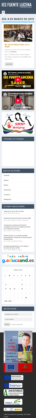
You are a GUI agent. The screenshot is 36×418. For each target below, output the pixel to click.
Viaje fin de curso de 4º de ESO (14, 211)
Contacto (7, 195)
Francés (14, 230)
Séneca (6, 180)
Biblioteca (14, 250)
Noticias (7, 52)
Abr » (10, 301)
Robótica (19, 220)
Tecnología (25, 220)
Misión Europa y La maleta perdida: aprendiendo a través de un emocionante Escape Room (18, 237)
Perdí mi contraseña (17, 324)
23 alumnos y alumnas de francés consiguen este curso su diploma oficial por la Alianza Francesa (17, 227)
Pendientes (7, 199)
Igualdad (27, 50)
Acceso (7, 324)
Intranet (6, 175)
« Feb (5, 301)
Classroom (7, 190)
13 (14, 289)
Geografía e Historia (17, 241)
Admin (14, 50)
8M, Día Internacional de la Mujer (17, 46)
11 (6, 289)
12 (10, 289)
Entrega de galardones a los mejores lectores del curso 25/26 (16, 247)
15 (22, 289)
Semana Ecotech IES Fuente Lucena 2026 (17, 218)
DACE (13, 213)
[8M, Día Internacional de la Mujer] (18, 33)
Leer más (9, 64)
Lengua (20, 250)
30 (26, 298)
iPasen (6, 185)
